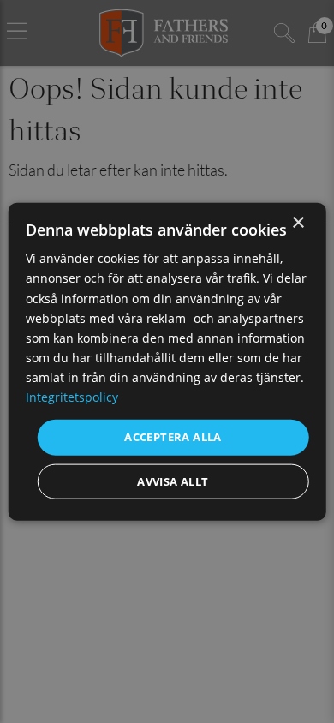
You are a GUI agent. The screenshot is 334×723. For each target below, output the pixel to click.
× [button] (297, 223)
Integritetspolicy (72, 397)
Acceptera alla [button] (173, 437)
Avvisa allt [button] (172, 480)
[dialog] (167, 362)
